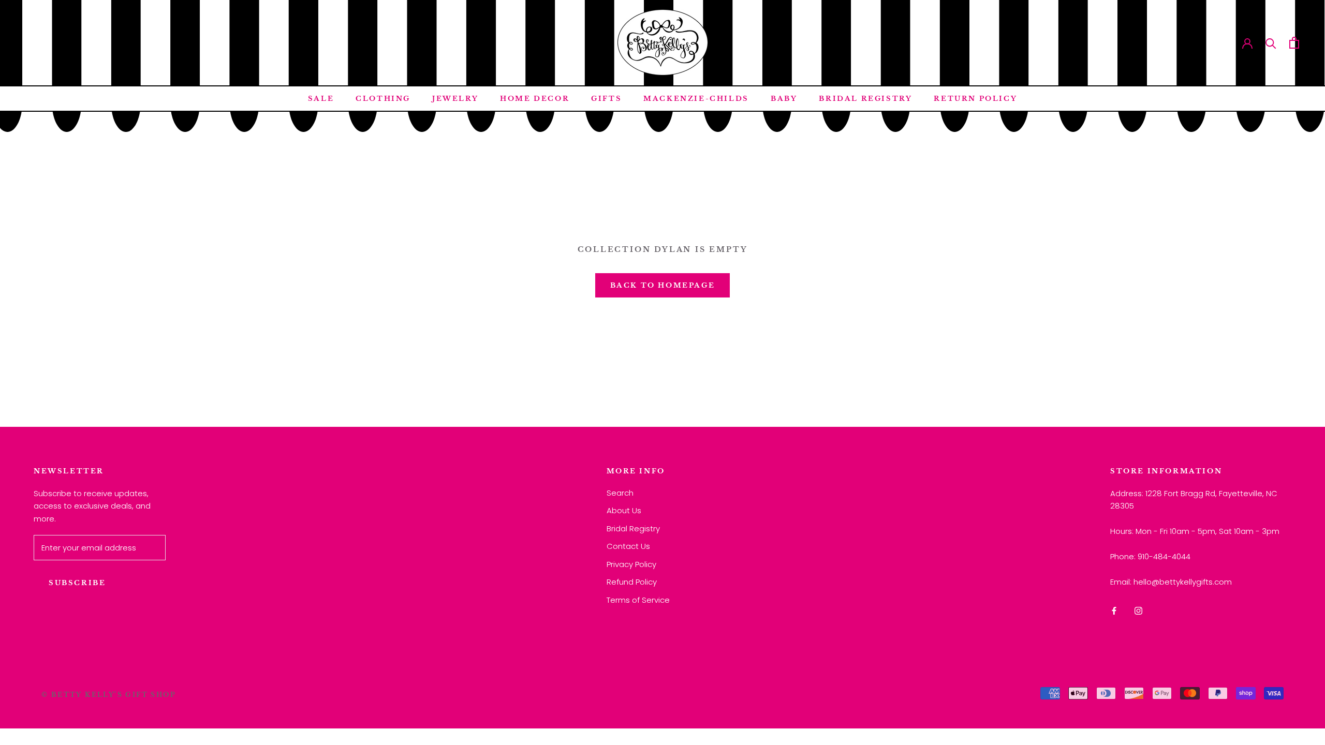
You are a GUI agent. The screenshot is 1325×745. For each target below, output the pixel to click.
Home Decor (534, 98)
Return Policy (975, 98)
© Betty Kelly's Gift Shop (108, 694)
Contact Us (628, 546)
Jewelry (455, 98)
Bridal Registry (865, 98)
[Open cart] (1294, 43)
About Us (624, 510)
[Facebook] (1114, 610)
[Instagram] (1138, 610)
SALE (321, 98)
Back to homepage (662, 285)
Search (620, 492)
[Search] (1270, 42)
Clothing (383, 98)
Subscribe (77, 582)
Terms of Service (638, 599)
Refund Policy (632, 581)
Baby (784, 98)
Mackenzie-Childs (696, 98)
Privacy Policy (631, 564)
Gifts (606, 98)
